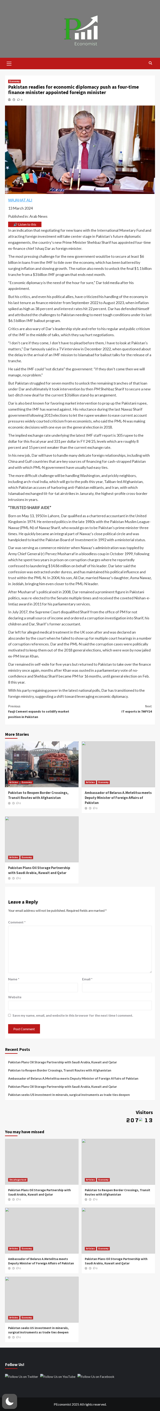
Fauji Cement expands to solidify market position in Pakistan (38, 711)
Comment (17, 922)
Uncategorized (17, 1179)
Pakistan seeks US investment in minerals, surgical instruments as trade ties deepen (69, 1095)
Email (87, 979)
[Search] (150, 63)
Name (13, 979)
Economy (14, 81)
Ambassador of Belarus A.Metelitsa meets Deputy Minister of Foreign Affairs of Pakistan (118, 797)
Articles (13, 782)
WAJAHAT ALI (20, 200)
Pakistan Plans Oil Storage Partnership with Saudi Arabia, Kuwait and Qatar (39, 870)
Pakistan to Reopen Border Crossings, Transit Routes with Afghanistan (38, 795)
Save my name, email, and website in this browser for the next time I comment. (72, 1015)
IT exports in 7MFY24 (136, 709)
